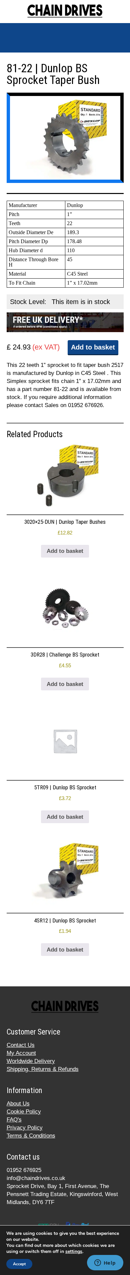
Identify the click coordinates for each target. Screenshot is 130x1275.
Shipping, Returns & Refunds (43, 1069)
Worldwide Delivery (31, 1061)
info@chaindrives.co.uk (36, 1178)
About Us (18, 1103)
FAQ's (14, 1119)
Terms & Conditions (31, 1136)
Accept (19, 1264)
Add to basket (93, 347)
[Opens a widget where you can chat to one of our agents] (105, 1263)
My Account (21, 1053)
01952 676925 (24, 1170)
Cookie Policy (24, 1111)
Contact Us (21, 1045)
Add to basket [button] (65, 551)
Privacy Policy (25, 1127)
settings (73, 1252)
